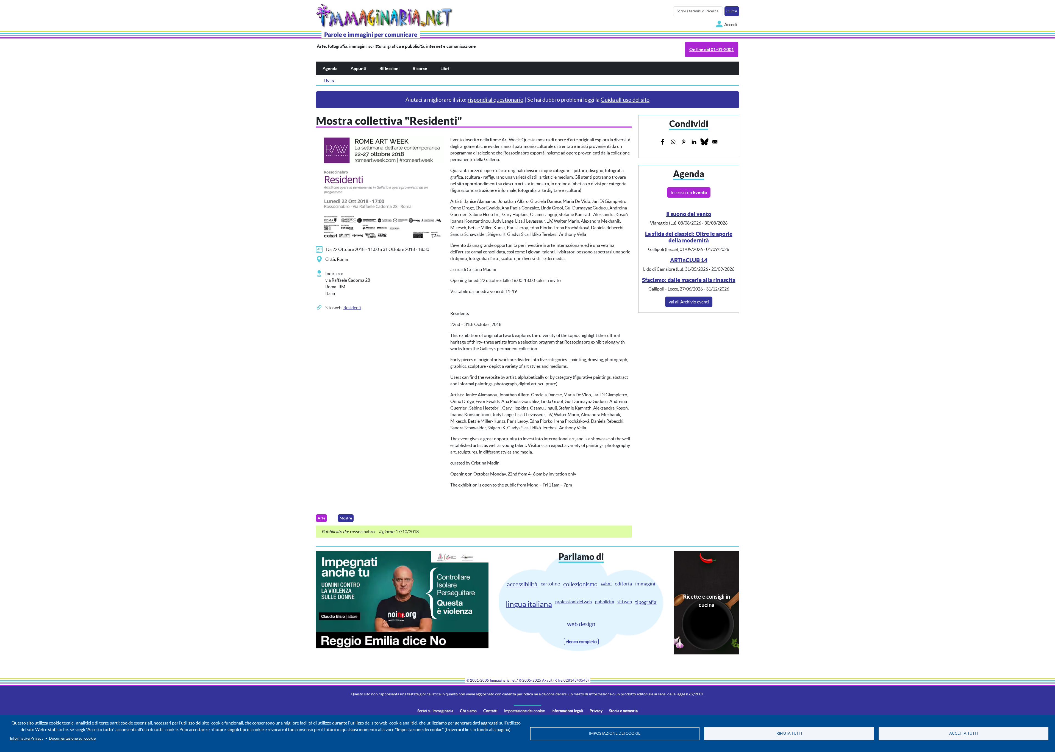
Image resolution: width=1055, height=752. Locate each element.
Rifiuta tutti (789, 733)
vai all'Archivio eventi (689, 301)
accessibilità (522, 584)
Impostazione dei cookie (524, 711)
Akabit (547, 680)
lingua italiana (529, 604)
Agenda (330, 68)
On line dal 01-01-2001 (711, 49)
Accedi (730, 24)
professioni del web (573, 601)
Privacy (596, 711)
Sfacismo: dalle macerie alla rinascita (688, 280)
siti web (624, 601)
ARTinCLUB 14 (688, 260)
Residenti (352, 307)
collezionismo (580, 584)
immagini (645, 584)
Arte (321, 518)
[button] (380, 186)
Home (329, 80)
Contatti (490, 711)
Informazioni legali (567, 711)
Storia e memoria (623, 711)
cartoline (550, 584)
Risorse (420, 68)
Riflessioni (389, 68)
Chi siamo (468, 711)
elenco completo (581, 641)
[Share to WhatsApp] (673, 142)
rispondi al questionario (495, 100)
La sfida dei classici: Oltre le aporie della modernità (688, 237)
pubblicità (604, 601)
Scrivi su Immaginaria (435, 711)
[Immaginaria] (385, 14)
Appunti (358, 68)
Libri (444, 68)
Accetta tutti (963, 733)
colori (606, 583)
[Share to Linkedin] (694, 142)
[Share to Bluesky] (704, 142)
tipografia (645, 602)
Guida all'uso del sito (625, 100)
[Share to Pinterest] (683, 142)
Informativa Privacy (26, 738)
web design (581, 624)
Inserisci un (689, 192)
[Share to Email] (715, 142)
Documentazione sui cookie (72, 738)
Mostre (346, 518)
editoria (623, 584)
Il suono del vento (688, 214)
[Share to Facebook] (663, 142)
